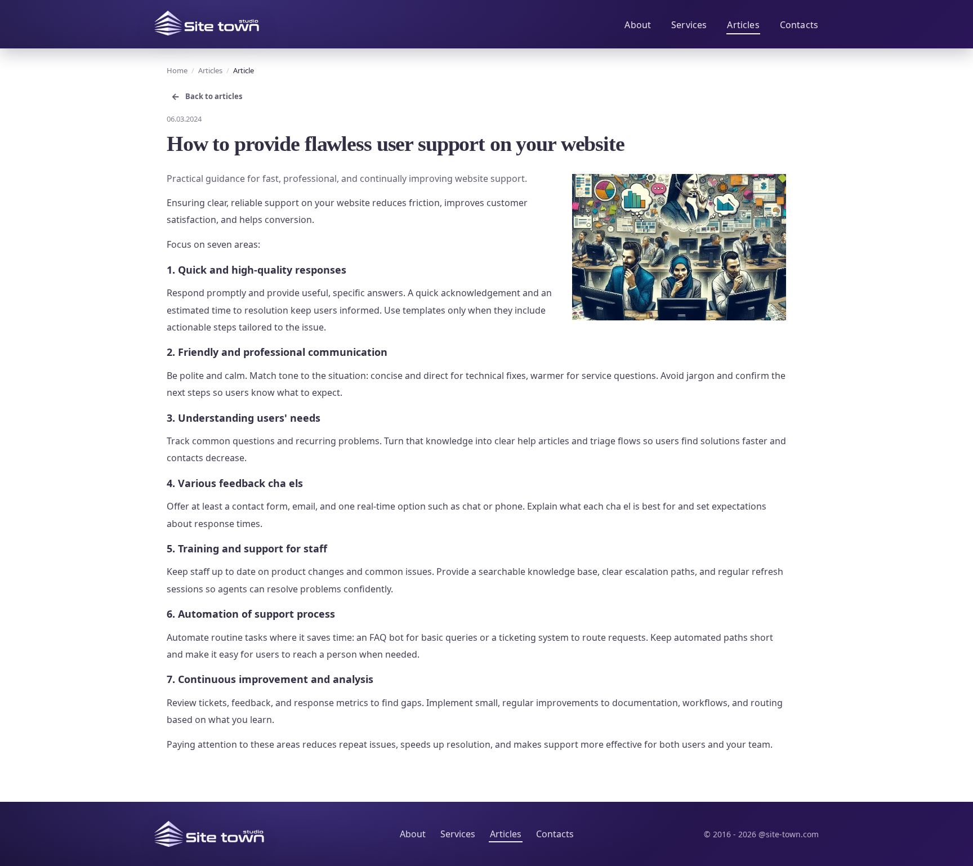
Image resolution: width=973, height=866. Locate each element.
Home (177, 70)
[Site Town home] (206, 23)
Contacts (799, 25)
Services (689, 25)
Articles (743, 25)
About (637, 25)
